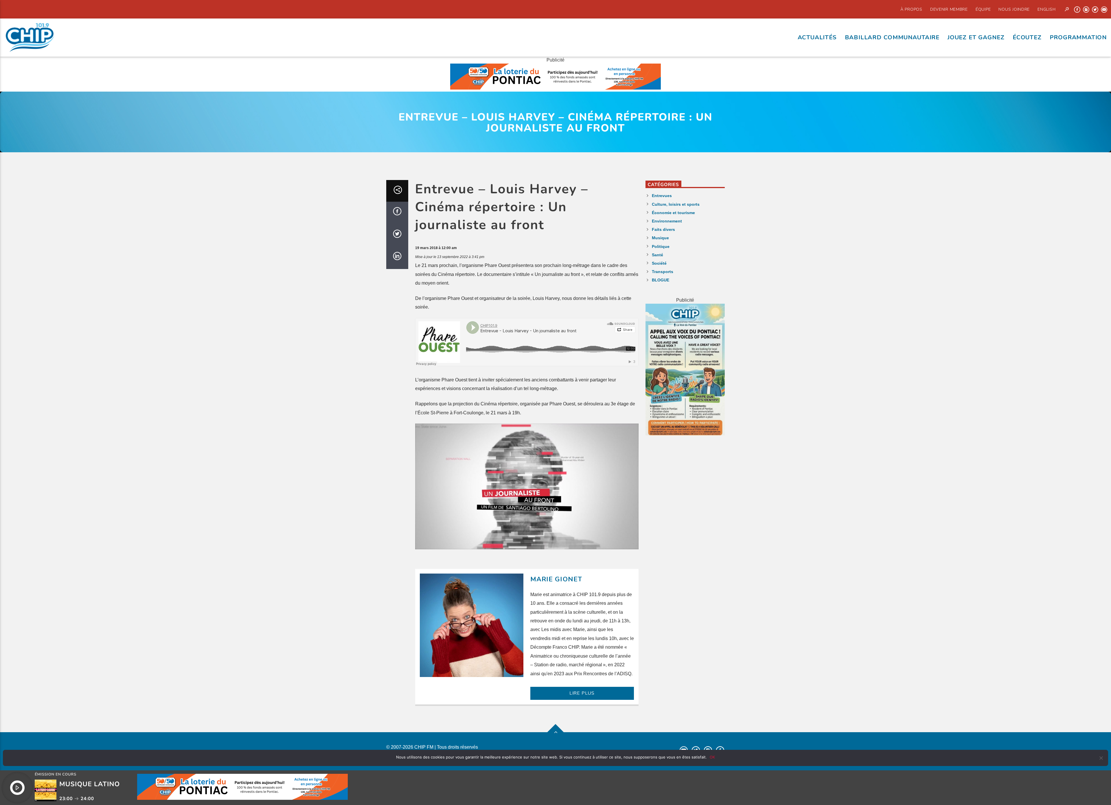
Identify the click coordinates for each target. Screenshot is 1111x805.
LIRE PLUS (582, 693)
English (1046, 9)
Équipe (983, 9)
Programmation (1078, 37)
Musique (660, 237)
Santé (657, 255)
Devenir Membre (949, 9)
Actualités (817, 37)
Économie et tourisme (673, 212)
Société (659, 263)
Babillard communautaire (892, 37)
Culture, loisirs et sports (676, 204)
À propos (911, 9)
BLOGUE (660, 280)
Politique (660, 246)
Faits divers (663, 229)
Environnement (667, 221)
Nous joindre (1014, 9)
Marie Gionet (556, 579)
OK (712, 757)
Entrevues (662, 195)
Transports (662, 271)
